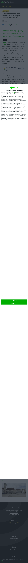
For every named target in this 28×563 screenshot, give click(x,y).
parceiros (13, 92)
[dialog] (14, 281)
